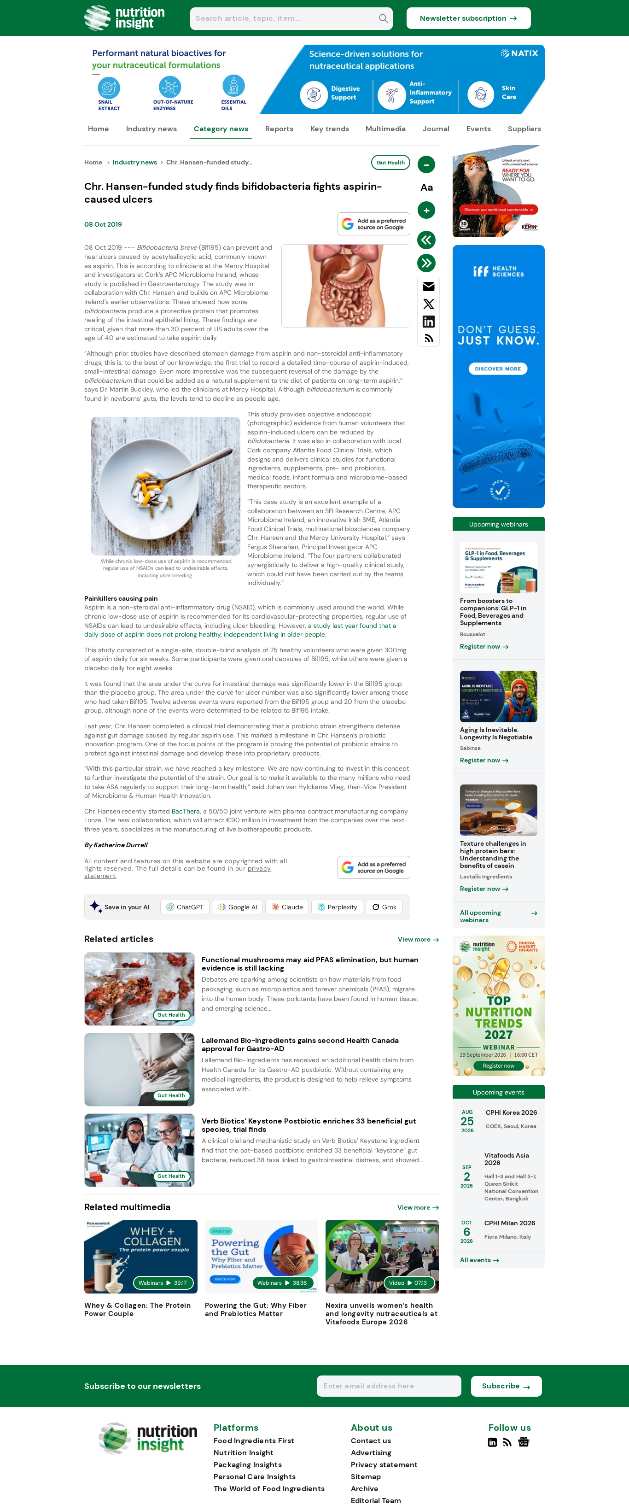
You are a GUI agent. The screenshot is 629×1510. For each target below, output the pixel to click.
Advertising (371, 1452)
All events (475, 1260)
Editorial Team (376, 1500)
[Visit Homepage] (124, 33)
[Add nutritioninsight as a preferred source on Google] (374, 223)
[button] (185, 907)
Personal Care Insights (255, 1476)
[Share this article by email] (428, 288)
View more (414, 939)
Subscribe (501, 1385)
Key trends (329, 128)
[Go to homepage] (147, 1452)
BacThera (186, 811)
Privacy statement (384, 1464)
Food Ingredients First (254, 1440)
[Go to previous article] (428, 240)
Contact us (371, 1440)
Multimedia (386, 128)
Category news (221, 128)
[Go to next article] (428, 263)
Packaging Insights (248, 1464)
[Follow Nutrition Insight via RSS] (508, 1446)
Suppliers (524, 128)
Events (478, 128)
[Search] (383, 19)
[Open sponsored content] (314, 111)
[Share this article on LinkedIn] (428, 323)
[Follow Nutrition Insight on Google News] (525, 1446)
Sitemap (366, 1476)
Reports (279, 128)
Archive (365, 1488)
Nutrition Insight (244, 1452)
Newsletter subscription (463, 18)
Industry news (151, 128)
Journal (436, 128)
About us (372, 1428)
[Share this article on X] (428, 306)
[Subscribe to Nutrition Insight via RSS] (428, 341)
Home (98, 128)
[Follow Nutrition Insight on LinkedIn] (492, 1446)
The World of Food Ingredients (269, 1488)
